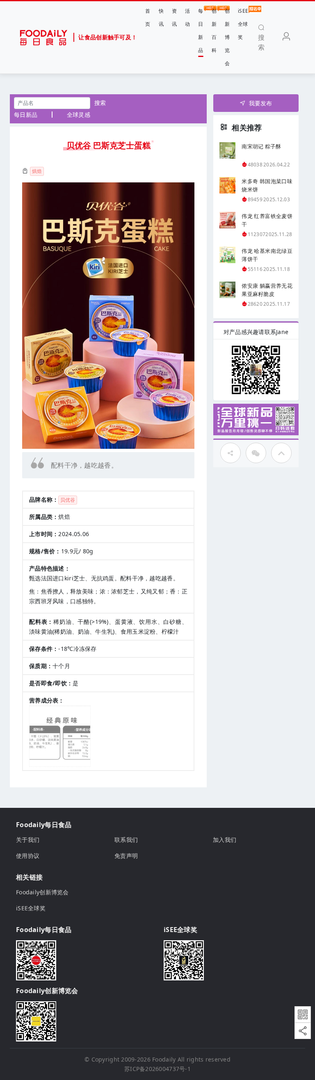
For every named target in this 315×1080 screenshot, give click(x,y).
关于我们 (27, 840)
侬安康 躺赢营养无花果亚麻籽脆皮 (267, 290)
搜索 (100, 103)
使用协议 (27, 855)
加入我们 (224, 840)
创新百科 (214, 30)
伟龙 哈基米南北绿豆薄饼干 (267, 255)
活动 (187, 17)
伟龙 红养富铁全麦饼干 (267, 220)
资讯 (174, 17)
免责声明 (126, 855)
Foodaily (164, 1059)
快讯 (161, 17)
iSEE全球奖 (243, 24)
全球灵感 (78, 114)
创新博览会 (227, 37)
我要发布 (260, 103)
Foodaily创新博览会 (42, 892)
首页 (147, 17)
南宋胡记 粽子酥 (261, 146)
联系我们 (126, 840)
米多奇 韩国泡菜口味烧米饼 (267, 185)
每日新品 (200, 30)
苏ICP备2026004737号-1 (157, 1069)
